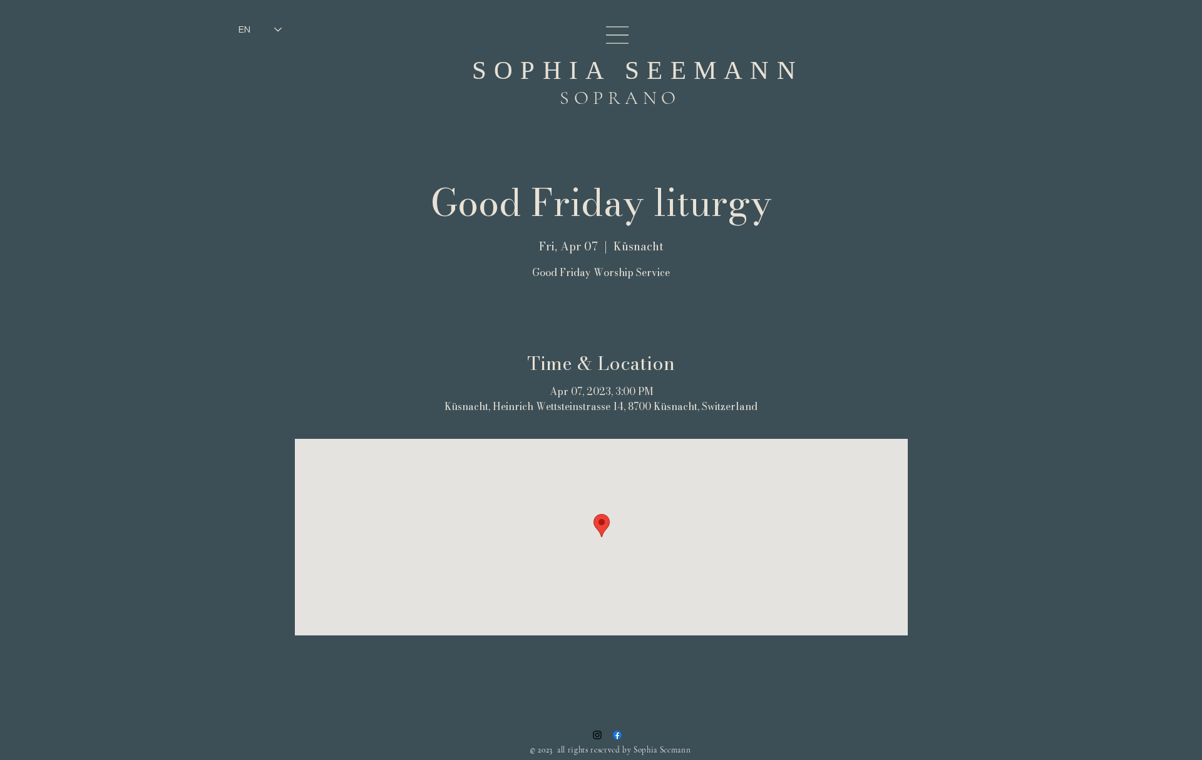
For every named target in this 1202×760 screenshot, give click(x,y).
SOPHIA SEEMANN (637, 70)
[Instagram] (597, 735)
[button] (617, 35)
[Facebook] (617, 735)
